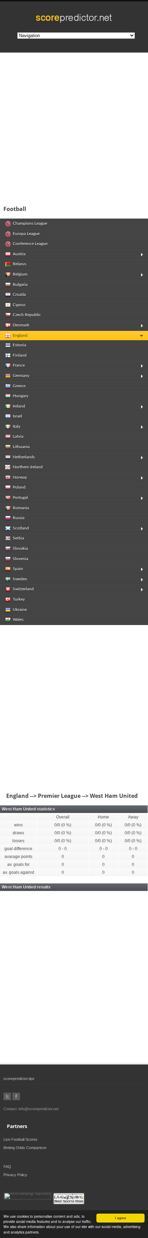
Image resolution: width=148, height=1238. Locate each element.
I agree (120, 1218)
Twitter (7, 1096)
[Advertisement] (74, 127)
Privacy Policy (15, 1175)
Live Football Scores (20, 1139)
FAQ (7, 1166)
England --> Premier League (42, 796)
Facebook (16, 1096)
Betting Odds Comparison (24, 1148)
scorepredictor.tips (18, 1079)
